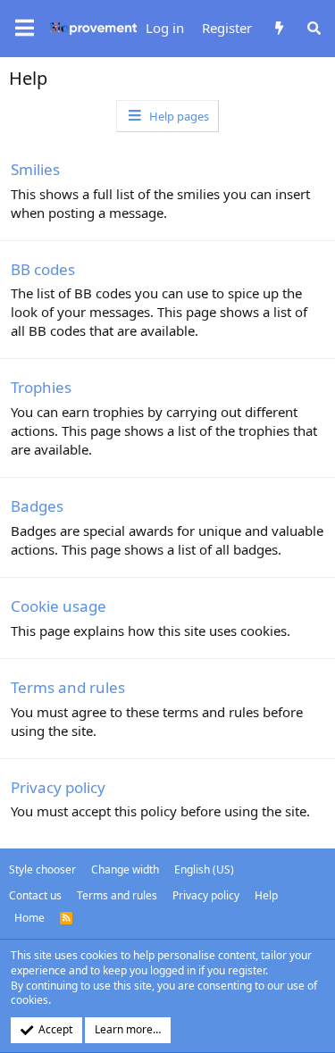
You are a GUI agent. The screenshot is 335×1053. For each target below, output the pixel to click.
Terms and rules (68, 687)
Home (29, 917)
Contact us (35, 895)
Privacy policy (58, 787)
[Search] (314, 28)
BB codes (43, 269)
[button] (25, 28)
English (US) (204, 869)
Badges (37, 506)
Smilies (35, 169)
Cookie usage (58, 606)
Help (266, 895)
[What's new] (278, 28)
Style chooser (42, 869)
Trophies (41, 387)
